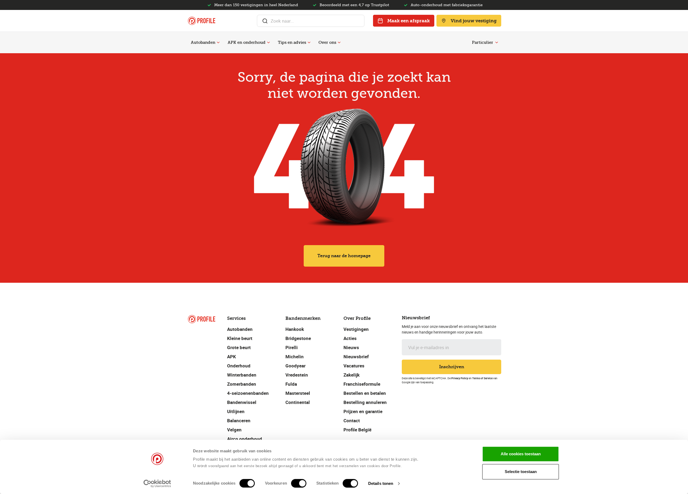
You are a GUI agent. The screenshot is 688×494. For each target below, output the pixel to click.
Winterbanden (241, 375)
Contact (351, 420)
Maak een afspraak (408, 20)
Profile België (357, 430)
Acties (350, 338)
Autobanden (203, 42)
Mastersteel (297, 393)
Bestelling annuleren (365, 402)
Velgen (234, 430)
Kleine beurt (239, 338)
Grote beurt (239, 347)
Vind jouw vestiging (474, 20)
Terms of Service (482, 378)
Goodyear (295, 366)
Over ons (327, 42)
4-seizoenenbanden (248, 393)
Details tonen (380, 483)
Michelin (294, 356)
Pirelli (291, 347)
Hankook (294, 329)
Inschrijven (451, 366)
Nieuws (351, 347)
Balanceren (238, 420)
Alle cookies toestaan (521, 454)
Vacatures (353, 366)
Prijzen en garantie (362, 411)
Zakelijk (351, 375)
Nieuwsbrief (356, 356)
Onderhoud (238, 366)
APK (231, 356)
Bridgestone (298, 338)
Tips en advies (292, 42)
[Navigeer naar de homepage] (201, 21)
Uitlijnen (236, 411)
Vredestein (296, 375)
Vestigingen (356, 329)
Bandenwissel (241, 402)
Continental (297, 402)
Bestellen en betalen (364, 393)
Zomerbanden (241, 384)
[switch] (298, 483)
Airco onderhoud (244, 439)
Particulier (482, 42)
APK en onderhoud (247, 42)
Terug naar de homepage (344, 255)
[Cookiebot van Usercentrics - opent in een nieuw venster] (157, 483)
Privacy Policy (459, 378)
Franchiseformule (361, 384)
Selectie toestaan (521, 471)
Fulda (291, 384)
